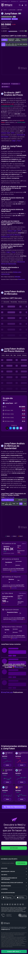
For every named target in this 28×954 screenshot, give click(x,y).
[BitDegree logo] (5, 923)
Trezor (19, 140)
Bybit (8, 133)
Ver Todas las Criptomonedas (14, 807)
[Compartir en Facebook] (10, 428)
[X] (2, 904)
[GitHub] (23, 904)
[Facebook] (10, 904)
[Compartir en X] (7, 428)
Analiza (7, 765)
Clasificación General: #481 (7, 16)
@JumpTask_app (9, 497)
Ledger (14, 140)
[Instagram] (18, 904)
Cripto (5, 9)
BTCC (13, 133)
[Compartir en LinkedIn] (14, 428)
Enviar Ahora (14, 571)
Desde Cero (21, 279)
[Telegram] (5, 904)
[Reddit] (20, 904)
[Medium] (15, 904)
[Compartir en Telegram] (17, 428)
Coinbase (3, 133)
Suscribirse (21, 863)
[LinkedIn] (12, 904)
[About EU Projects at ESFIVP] (6, 914)
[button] (22, 5)
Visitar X (24, 543)
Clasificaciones (11, 9)
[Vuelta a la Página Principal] (2, 9)
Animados (17, 276)
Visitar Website (22, 593)
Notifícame (14, 848)
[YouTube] (7, 904)
